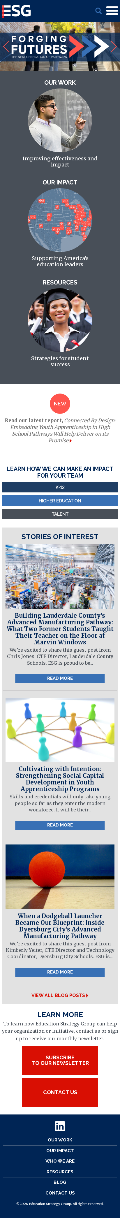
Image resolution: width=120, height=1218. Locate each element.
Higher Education (60, 500)
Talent (60, 514)
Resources (60, 1171)
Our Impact (60, 1150)
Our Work (60, 1140)
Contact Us (60, 1193)
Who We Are (60, 1161)
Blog (60, 1182)
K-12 (60, 487)
